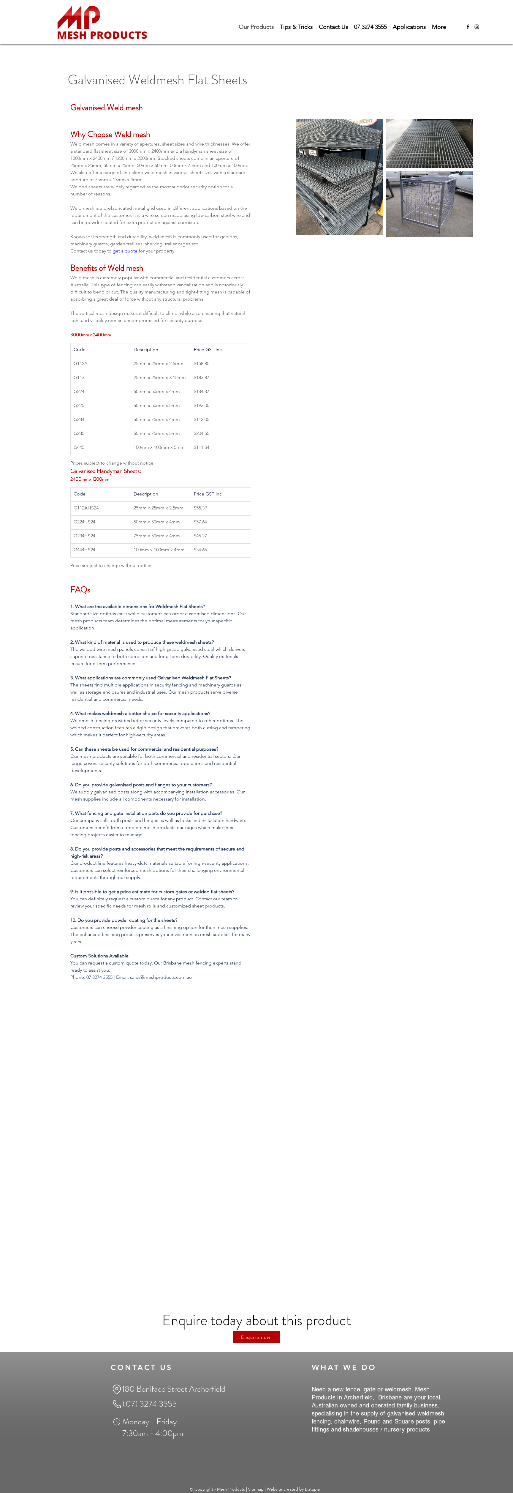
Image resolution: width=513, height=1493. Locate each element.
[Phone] (117, 1404)
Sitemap (256, 1489)
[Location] (117, 1389)
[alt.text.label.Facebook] (468, 27)
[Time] (117, 1422)
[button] (409, 27)
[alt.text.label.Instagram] (477, 27)
